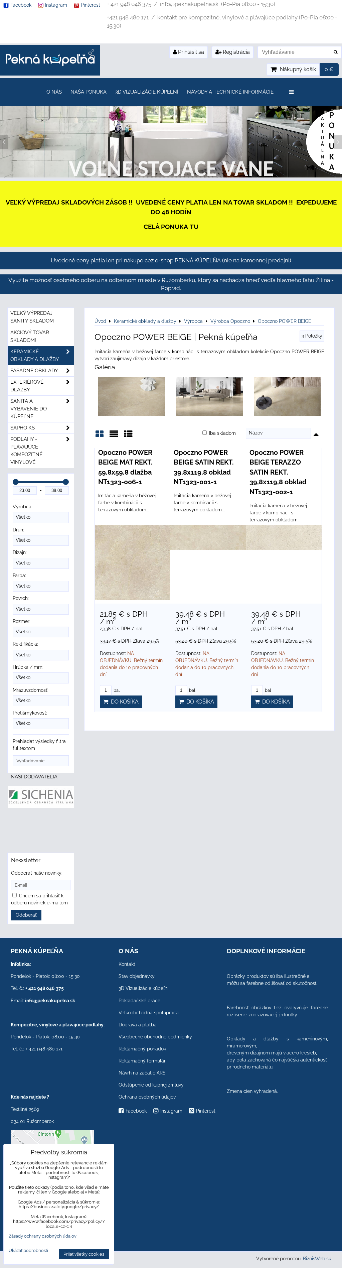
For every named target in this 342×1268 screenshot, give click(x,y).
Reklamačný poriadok (142, 1048)
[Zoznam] (114, 436)
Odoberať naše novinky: (36, 873)
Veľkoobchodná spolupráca (149, 1012)
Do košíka (123, 702)
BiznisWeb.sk (317, 1258)
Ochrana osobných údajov (147, 1097)
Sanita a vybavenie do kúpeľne (28, 408)
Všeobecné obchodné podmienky (155, 1036)
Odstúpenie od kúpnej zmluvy (151, 1085)
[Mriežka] (100, 436)
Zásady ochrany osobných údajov (42, 1236)
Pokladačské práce (139, 1000)
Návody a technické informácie (230, 92)
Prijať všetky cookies (83, 1254)
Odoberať (26, 915)
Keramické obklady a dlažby (34, 355)
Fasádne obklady (34, 371)
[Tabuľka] (128, 436)
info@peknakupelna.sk (50, 1000)
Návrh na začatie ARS (142, 1072)
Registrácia (235, 52)
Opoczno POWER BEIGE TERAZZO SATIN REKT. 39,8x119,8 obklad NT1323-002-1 (278, 472)
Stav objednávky (137, 976)
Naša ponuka (88, 92)
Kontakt (127, 964)
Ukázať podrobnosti (28, 1250)
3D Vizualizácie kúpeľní (146, 92)
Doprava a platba (138, 1024)
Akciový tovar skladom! (29, 336)
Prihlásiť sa (190, 52)
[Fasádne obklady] (171, 175)
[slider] (16, 482)
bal (116, 690)
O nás (54, 92)
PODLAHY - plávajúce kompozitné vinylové (26, 450)
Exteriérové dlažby (26, 386)
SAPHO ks (22, 428)
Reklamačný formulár (142, 1060)
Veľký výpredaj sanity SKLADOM (32, 317)
